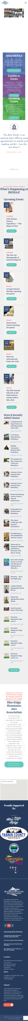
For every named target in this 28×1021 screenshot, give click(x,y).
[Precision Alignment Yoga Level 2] (6, 619)
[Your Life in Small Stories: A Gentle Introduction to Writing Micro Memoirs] (6, 562)
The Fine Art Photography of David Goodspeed (13, 257)
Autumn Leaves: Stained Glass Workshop (16, 474)
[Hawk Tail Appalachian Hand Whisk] (6, 600)
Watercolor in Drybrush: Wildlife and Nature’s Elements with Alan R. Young (17, 549)
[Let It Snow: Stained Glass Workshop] (6, 437)
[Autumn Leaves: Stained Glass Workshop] (6, 474)
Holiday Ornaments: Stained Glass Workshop (13, 944)
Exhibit (9, 216)
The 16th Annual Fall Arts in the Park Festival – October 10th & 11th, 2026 (13, 395)
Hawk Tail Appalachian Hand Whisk (17, 599)
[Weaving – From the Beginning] (6, 579)
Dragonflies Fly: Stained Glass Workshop (16, 511)
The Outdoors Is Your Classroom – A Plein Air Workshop (13, 949)
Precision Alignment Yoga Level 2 (16, 619)
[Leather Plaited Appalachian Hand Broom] (6, 589)
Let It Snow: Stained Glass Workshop (15, 437)
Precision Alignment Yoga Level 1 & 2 (16, 656)
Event (9, 286)
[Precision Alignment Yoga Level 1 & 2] (6, 655)
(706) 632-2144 (7, 967)
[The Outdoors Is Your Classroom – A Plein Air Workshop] (6, 460)
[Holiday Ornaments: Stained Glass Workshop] (6, 447)
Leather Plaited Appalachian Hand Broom (17, 588)
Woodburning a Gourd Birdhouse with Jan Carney (17, 536)
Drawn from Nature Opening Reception (13, 325)
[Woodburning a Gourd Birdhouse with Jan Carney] (6, 536)
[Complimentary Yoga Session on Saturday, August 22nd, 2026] (6, 422)
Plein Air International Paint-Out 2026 (12, 359)
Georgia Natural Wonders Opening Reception (13, 291)
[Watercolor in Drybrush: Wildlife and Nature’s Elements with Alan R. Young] (6, 547)
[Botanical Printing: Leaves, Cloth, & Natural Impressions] (6, 497)
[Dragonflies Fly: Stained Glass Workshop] (6, 511)
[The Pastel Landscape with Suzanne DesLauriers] (6, 522)
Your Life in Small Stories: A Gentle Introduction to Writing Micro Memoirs (17, 564)
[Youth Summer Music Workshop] (6, 609)
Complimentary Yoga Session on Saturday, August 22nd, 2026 (12, 936)
